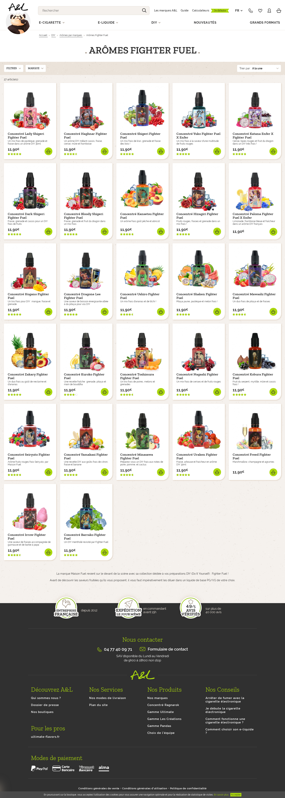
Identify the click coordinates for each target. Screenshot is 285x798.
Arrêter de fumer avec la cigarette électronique (225, 699)
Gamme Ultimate (160, 712)
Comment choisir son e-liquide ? (230, 731)
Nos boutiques (42, 712)
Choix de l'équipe (161, 733)
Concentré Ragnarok (163, 705)
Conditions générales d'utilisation (144, 788)
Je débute (220, 10)
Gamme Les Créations (164, 719)
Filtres (11, 68)
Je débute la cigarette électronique (223, 710)
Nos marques (157, 698)
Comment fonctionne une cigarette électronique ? (225, 720)
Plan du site (98, 705)
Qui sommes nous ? (46, 698)
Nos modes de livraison (107, 698)
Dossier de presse (45, 705)
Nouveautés (205, 22)
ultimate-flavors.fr (45, 737)
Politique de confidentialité (188, 788)
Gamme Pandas (159, 726)
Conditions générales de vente (98, 788)
